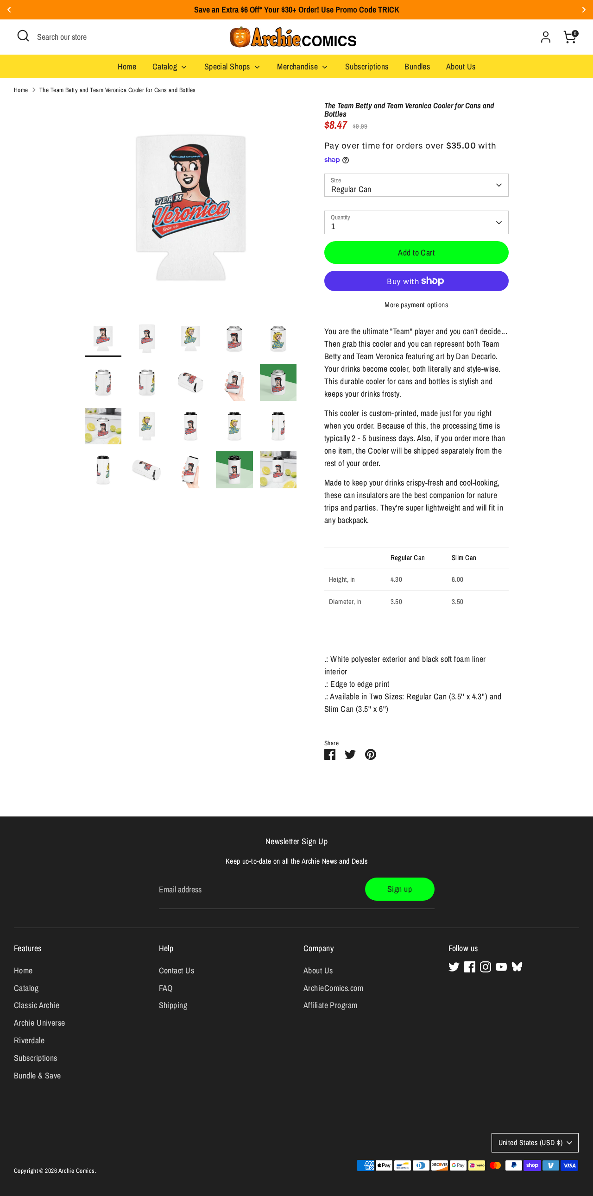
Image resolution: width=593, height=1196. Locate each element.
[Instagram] (485, 966)
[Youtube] (501, 966)
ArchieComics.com (333, 988)
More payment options (416, 305)
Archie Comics (76, 1170)
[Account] (545, 37)
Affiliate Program (330, 1005)
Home (127, 66)
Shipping (173, 1005)
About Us (461, 66)
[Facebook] (469, 966)
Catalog (165, 66)
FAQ (166, 988)
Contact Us (177, 970)
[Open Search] (23, 35)
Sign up (399, 889)
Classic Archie (36, 1005)
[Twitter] (454, 966)
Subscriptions (367, 66)
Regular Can (351, 189)
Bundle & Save (37, 1075)
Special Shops (228, 66)
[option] (191, 210)
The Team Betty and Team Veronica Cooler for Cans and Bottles (117, 90)
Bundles (417, 66)
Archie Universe (39, 1022)
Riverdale (29, 1040)
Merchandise (298, 66)
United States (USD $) (530, 1142)
